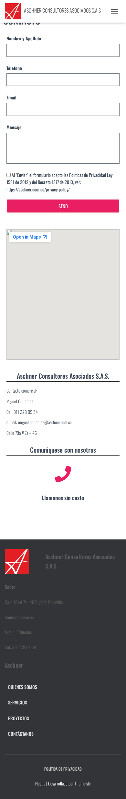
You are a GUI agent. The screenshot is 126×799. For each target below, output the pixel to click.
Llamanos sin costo (63, 498)
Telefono (14, 68)
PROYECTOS (18, 718)
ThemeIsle (83, 783)
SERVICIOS (17, 702)
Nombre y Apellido (23, 38)
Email (11, 97)
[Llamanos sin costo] (63, 474)
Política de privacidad (63, 769)
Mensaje (14, 127)
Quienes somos (22, 686)
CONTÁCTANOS (21, 733)
